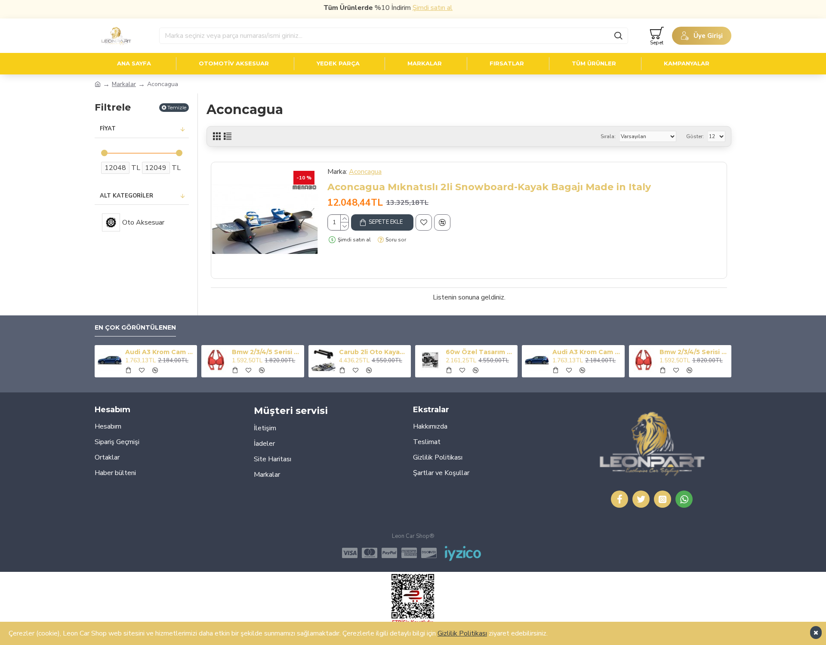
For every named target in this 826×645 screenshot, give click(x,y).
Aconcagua (365, 171)
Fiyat (108, 129)
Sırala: (608, 136)
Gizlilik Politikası (462, 633)
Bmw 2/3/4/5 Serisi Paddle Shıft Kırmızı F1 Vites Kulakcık (266, 352)
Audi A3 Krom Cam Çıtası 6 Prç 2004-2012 (159, 352)
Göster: (695, 136)
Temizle (176, 107)
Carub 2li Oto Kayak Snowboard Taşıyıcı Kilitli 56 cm (373, 352)
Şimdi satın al (420, 7)
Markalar (124, 84)
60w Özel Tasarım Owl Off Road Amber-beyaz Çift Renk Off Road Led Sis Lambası (480, 352)
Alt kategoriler (126, 196)
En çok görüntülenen (135, 327)
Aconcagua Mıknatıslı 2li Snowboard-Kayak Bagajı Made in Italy (489, 187)
